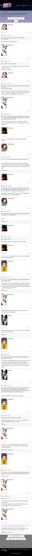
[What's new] (27, 5)
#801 (30, 32)
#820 (30, 522)
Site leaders (3, 549)
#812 (30, 308)
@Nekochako (4, 139)
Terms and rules (16, 549)
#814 (30, 351)
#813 (30, 327)
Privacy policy (24, 549)
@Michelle (10, 444)
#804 (30, 111)
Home (2, 550)
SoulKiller (10, 261)
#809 (30, 234)
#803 (30, 80)
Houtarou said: (5, 157)
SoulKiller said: (5, 385)
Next (21, 18)
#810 (30, 253)
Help (29, 549)
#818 (30, 467)
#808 (30, 208)
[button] (1, 5)
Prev (10, 18)
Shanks (10, 315)
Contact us (9, 549)
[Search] (30, 5)
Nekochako (11, 144)
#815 (30, 382)
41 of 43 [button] (16, 18)
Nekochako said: (6, 185)
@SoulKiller (4, 444)
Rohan (3, 16)
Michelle (10, 25)
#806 (30, 154)
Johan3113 (11, 45)
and (8, 450)
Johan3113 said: (5, 35)
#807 (30, 183)
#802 (30, 58)
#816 (30, 412)
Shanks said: (5, 354)
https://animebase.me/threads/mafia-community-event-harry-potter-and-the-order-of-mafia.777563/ (15, 525)
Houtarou (10, 128)
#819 (30, 493)
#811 (30, 274)
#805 (30, 136)
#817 (30, 441)
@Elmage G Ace (5, 256)
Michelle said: (5, 61)
